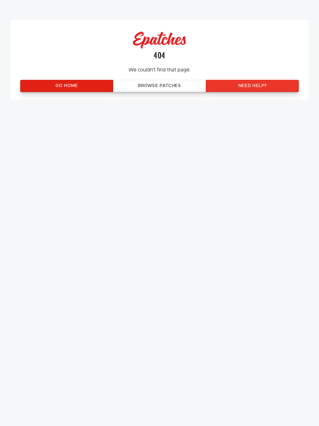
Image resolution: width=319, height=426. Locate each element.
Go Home (66, 86)
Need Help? (252, 86)
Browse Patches (159, 86)
